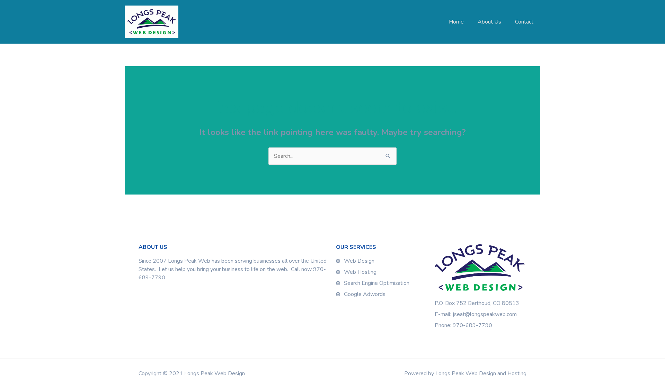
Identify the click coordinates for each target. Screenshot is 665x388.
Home (456, 22)
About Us (489, 22)
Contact (524, 22)
